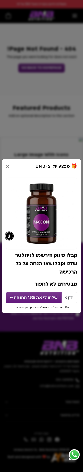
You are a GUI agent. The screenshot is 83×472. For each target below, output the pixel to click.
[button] (9, 236)
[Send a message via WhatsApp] (74, 454)
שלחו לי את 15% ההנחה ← (34, 297)
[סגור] (7, 166)
